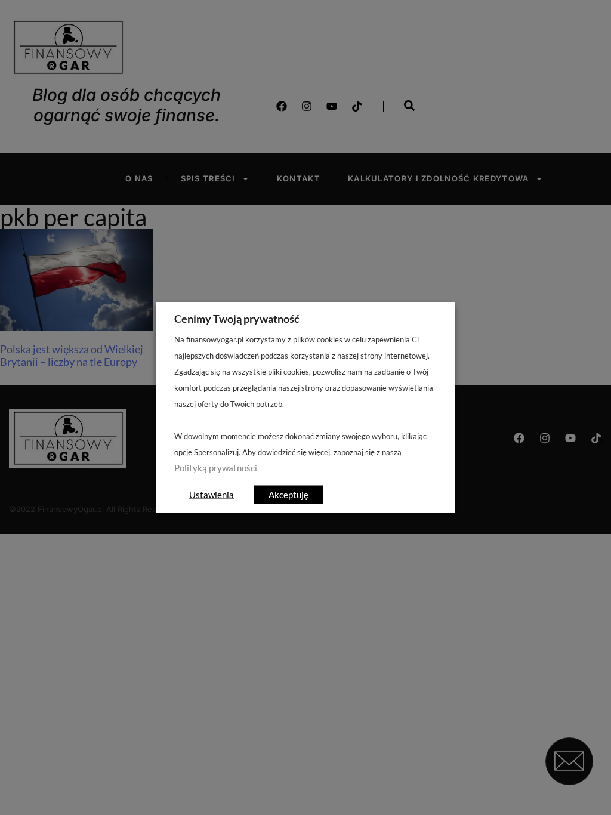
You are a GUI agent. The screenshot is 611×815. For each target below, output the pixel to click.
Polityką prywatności (215, 468)
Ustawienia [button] (211, 494)
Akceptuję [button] (288, 494)
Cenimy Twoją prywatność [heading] (237, 318)
